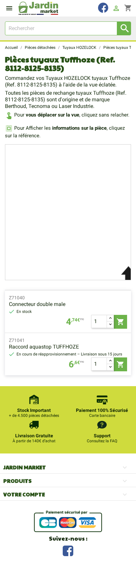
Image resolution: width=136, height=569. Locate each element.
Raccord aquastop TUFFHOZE (44, 347)
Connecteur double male (37, 304)
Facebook (68, 550)
